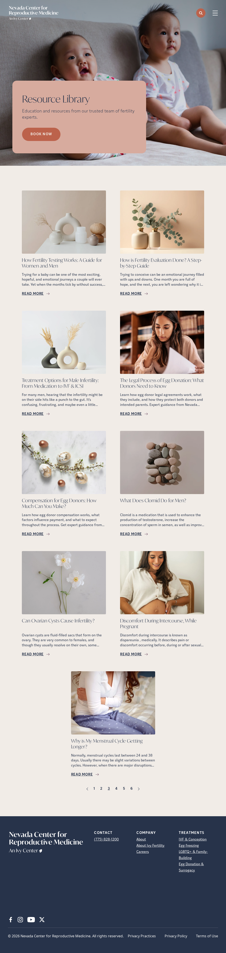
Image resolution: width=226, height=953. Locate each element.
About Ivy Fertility (150, 846)
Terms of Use (207, 936)
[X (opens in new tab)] (42, 919)
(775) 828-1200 (106, 839)
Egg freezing (189, 846)
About (141, 839)
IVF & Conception (193, 839)
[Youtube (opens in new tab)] (31, 919)
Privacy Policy (176, 936)
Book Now (41, 134)
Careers (142, 852)
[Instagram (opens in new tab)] (20, 919)
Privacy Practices (142, 936)
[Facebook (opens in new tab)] (10, 919)
